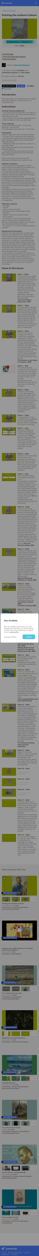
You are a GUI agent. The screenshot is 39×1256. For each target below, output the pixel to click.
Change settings (10, 637)
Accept (28, 637)
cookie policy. (14, 632)
